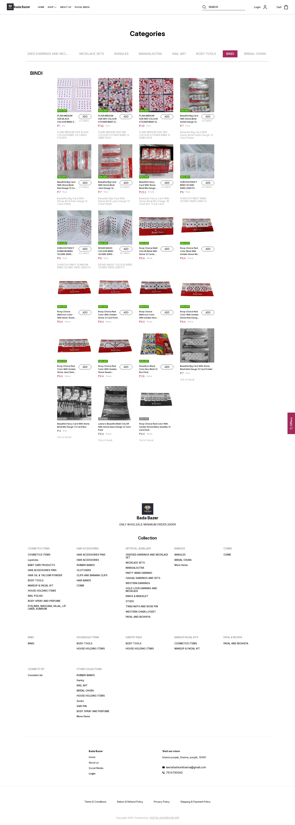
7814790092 (174, 772)
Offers (291, 421)
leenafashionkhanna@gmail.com (186, 767)
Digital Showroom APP (164, 817)
